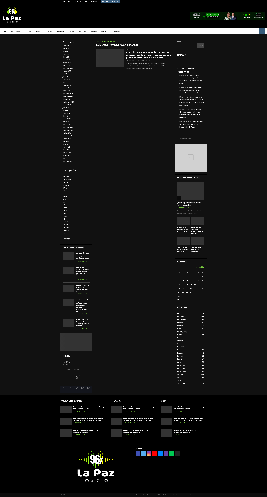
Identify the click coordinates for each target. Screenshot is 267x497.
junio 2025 (66, 77)
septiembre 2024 (68, 102)
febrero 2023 (67, 155)
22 (198, 288)
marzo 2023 (67, 153)
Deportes (82, 31)
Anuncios (87, 1)
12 (187, 284)
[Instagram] (241, 31)
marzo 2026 (67, 60)
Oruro (64, 202)
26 (187, 292)
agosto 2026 (67, 46)
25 (183, 292)
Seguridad (66, 224)
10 (179, 284)
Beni (64, 174)
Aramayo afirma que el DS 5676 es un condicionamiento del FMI (82, 288)
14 (195, 284)
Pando (65, 208)
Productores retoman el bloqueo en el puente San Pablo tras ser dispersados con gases (82, 272)
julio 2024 (66, 108)
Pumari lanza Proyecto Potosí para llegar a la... (182, 229)
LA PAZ (65, 194)
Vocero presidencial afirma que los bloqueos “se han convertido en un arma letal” (190, 90)
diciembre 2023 (68, 127)
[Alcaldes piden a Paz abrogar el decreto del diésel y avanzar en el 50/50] (68, 323)
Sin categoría (67, 227)
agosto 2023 (67, 138)
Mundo (71, 31)
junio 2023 (66, 144)
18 (183, 288)
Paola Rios (131, 60)
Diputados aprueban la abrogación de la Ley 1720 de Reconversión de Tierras (191, 124)
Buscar (179, 42)
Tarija (64, 236)
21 (195, 288)
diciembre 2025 (68, 68)
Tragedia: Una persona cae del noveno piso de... (182, 249)
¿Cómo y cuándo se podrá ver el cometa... (189, 204)
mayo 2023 (66, 147)
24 (179, 292)
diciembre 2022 (68, 161)
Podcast (94, 31)
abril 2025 (66, 82)
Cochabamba (67, 179)
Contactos (94, 1)
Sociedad (60, 31)
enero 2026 (66, 65)
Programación (115, 31)
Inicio (5, 31)
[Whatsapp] (253, 31)
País (29, 31)
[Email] (247, 31)
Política (49, 31)
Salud (38, 31)
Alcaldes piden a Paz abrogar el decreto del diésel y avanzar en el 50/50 (82, 323)
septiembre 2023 (68, 136)
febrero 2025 (67, 88)
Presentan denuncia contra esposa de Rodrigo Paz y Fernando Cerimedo (82, 256)
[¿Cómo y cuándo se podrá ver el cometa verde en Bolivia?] (190, 191)
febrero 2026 (67, 62)
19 (187, 288)
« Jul (178, 299)
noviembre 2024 (68, 96)
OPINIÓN (65, 199)
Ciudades (66, 177)
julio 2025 (66, 74)
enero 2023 (66, 158)
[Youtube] (244, 31)
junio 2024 (66, 110)
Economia (66, 185)
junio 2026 (66, 51)
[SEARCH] (202, 138)
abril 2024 (66, 116)
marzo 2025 (67, 85)
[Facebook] (235, 31)
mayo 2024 (66, 113)
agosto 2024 (67, 105)
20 (191, 288)
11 (183, 284)
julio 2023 (66, 141)
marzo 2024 (67, 119)
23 (202, 288)
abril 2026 (66, 57)
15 (198, 284)
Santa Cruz (66, 222)
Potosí (65, 216)
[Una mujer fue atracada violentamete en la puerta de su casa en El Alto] (197, 221)
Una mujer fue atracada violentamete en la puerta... (197, 230)
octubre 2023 (67, 133)
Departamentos (16, 31)
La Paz (128, 49)
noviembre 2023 (68, 130)
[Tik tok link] (206, 1)
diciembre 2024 (68, 93)
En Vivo (103, 31)
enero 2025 (66, 91)
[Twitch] (250, 31)
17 (179, 288)
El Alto (65, 188)
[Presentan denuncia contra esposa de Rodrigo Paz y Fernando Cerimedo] (68, 256)
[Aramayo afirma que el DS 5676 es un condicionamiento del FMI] (68, 288)
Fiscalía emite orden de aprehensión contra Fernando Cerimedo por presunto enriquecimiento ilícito (82, 305)
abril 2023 (66, 150)
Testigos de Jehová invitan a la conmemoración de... (197, 250)
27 (191, 292)
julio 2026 (66, 48)
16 (202, 284)
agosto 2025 (67, 71)
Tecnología (66, 239)
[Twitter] (238, 31)
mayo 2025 (66, 79)
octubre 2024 (67, 99)
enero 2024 (66, 124)
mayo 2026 (66, 54)
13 (191, 284)
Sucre (64, 233)
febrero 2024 (67, 122)
